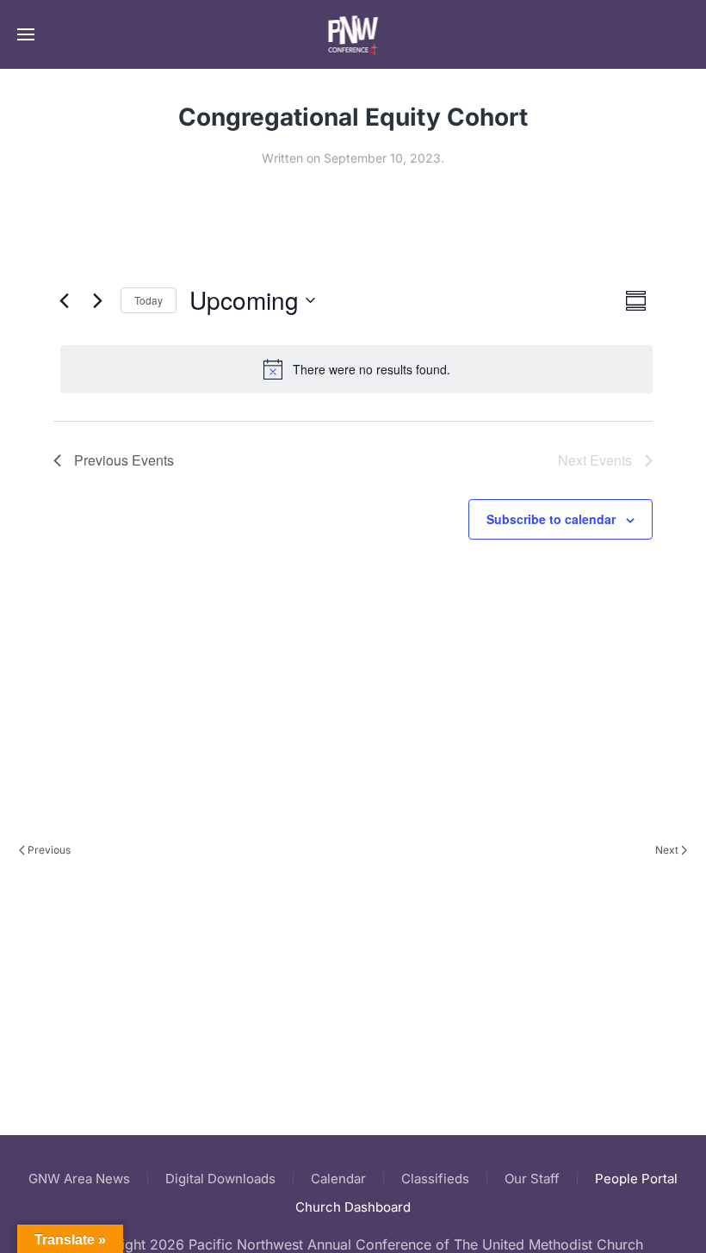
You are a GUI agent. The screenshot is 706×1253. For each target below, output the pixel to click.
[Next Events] (97, 300)
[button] (25, 34)
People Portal (636, 1178)
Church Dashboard (353, 1207)
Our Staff (532, 1178)
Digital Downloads (220, 1178)
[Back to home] (353, 34)
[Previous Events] (63, 300)
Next (666, 849)
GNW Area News (79, 1178)
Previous (49, 849)
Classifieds (435, 1178)
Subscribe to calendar (551, 519)
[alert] (356, 369)
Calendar (338, 1178)
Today (148, 300)
